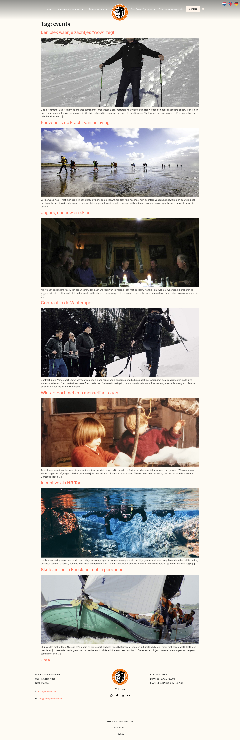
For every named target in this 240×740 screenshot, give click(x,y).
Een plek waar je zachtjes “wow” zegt (77, 32)
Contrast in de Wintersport (68, 303)
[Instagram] (111, 695)
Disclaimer (120, 727)
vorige (45, 660)
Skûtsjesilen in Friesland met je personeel (82, 570)
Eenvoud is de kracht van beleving (75, 122)
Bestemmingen (96, 9)
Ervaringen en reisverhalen (171, 9)
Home (49, 9)
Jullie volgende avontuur (68, 9)
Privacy (120, 734)
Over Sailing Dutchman (141, 9)
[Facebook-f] (117, 695)
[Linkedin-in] (122, 695)
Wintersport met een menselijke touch (79, 393)
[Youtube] (128, 695)
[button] (203, 9)
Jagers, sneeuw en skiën (66, 213)
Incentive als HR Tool (61, 483)
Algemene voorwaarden (120, 721)
